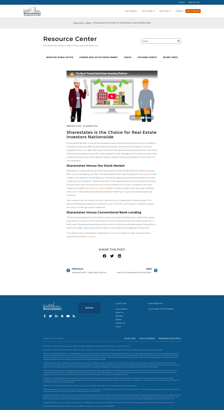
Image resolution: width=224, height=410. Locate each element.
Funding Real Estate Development (98, 57)
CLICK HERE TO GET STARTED (161, 309)
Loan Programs (130, 11)
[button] (104, 256)
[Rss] (73, 316)
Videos (88, 23)
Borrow (89, 308)
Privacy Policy (130, 338)
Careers (119, 319)
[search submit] (178, 41)
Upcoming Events (147, 57)
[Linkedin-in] (56, 316)
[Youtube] (67, 316)
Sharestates (144, 174)
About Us (119, 312)
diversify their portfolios (96, 188)
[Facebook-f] (44, 316)
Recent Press (170, 57)
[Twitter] (50, 316)
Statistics (179, 11)
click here (113, 233)
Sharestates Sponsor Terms (170, 338)
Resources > (79, 23)
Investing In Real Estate (59, 57)
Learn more (164, 11)
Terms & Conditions (147, 338)
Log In (181, 2)
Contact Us (194, 2)
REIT (75, 192)
